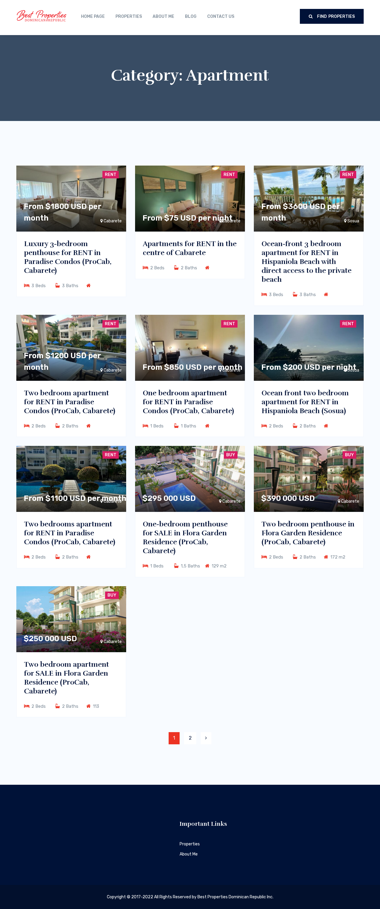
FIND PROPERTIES (335, 16)
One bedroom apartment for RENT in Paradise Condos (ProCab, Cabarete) (188, 402)
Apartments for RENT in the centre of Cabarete (190, 248)
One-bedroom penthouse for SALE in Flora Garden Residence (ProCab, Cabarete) (185, 537)
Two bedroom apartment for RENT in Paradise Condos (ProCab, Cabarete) (69, 402)
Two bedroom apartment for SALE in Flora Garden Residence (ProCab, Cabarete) (66, 678)
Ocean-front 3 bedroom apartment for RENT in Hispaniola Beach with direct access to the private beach (307, 261)
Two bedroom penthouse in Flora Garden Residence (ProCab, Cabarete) (308, 533)
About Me (189, 854)
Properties (190, 844)
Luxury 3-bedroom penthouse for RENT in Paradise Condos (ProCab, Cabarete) (68, 257)
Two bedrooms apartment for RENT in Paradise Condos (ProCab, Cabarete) (69, 533)
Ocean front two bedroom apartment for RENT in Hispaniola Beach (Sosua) (305, 402)
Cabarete (231, 501)
